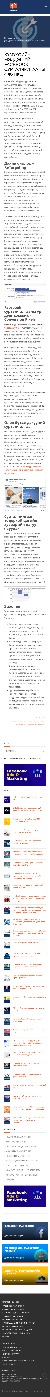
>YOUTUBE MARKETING (17, 1165)
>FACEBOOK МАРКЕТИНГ (18, 1137)
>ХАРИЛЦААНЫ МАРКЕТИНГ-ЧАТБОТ (25, 1160)
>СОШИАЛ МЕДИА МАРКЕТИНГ (22, 1146)
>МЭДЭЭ (10, 1179)
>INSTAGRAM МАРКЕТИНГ (19, 1141)
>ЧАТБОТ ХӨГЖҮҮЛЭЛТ (12, 1350)
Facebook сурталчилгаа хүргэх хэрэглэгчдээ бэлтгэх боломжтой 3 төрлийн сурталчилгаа (27, 875)
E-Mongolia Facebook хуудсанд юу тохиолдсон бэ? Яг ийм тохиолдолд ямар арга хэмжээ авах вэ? (27, 1043)
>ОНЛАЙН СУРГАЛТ (11, 1354)
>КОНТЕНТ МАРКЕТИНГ (18, 1155)
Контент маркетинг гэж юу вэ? (25, 942)
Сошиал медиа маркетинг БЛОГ (35, 724)
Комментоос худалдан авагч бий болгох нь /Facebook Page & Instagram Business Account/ (29, 933)
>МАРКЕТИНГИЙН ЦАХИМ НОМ (22, 1174)
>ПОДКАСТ (7, 1357)
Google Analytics (11, 327)
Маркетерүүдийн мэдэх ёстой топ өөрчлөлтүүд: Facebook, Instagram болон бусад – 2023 (29, 921)
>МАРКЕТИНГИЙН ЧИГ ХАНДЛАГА (23, 1170)
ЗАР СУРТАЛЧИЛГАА (28, 40)
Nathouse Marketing (12, 38)
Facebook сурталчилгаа (18, 721)
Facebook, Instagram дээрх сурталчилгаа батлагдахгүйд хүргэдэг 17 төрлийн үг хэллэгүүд (29, 898)
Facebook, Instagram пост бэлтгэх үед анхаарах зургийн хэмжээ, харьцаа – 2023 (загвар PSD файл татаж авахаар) (29, 910)
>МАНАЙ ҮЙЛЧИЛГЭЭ (11, 1347)
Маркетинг (31, 721)
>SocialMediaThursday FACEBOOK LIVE (18, 1360)
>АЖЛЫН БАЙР (8, 1364)
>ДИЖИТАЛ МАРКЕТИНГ (18, 1151)
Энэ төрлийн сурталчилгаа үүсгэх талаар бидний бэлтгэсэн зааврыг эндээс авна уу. (23, 470)
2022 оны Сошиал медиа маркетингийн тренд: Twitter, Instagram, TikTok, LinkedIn (29, 1120)
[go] (43, 751)
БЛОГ (19, 40)
